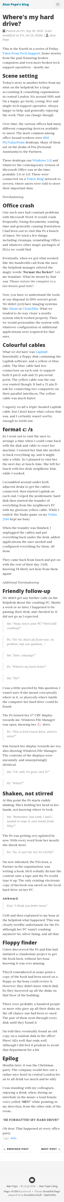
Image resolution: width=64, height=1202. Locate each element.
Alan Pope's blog (16, 4)
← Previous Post (16, 1149)
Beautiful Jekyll (32, 1195)
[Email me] (32, 1179)
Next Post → (50, 1149)
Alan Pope (12, 1186)
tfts (14, 1138)
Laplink (41, 352)
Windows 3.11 (42, 160)
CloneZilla (30, 309)
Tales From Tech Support (21, 53)
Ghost (13, 309)
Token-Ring (35, 179)
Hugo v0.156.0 (12, 1191)
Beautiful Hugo (51, 1191)
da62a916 (50, 1195)
